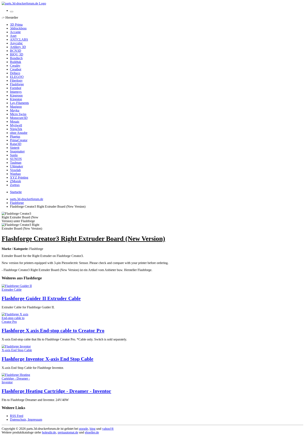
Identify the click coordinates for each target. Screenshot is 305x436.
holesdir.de (49, 432)
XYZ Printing (19, 177)
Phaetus (15, 136)
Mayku (14, 110)
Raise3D (15, 144)
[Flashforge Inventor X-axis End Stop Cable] (18, 350)
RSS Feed (16, 416)
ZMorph (15, 181)
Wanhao (15, 174)
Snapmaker (17, 151)
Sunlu (14, 155)
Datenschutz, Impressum (26, 419)
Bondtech (16, 58)
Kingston (16, 99)
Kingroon (16, 95)
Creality (15, 65)
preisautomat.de (68, 432)
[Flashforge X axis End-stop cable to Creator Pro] (18, 321)
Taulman (15, 162)
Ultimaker (16, 166)
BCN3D (15, 50)
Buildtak (15, 62)
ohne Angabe (18, 132)
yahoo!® (108, 428)
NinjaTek (16, 129)
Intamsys (16, 91)
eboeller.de (92, 432)
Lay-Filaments (19, 103)
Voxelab (15, 170)
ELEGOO (17, 77)
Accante (15, 32)
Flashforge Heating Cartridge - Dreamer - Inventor (56, 391)
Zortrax (15, 185)
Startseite (16, 192)
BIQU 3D (16, 54)
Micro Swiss (18, 114)
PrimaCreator (18, 140)
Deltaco (15, 73)
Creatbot (15, 69)
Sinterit (14, 147)
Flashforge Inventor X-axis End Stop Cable (47, 359)
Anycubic (16, 43)
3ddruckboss (18, 28)
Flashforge (17, 84)
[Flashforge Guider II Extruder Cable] (18, 289)
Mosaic (15, 121)
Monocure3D (19, 118)
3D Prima (16, 24)
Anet (13, 36)
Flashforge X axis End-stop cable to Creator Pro (53, 330)
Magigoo (16, 106)
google (83, 428)
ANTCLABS (19, 39)
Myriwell (16, 125)
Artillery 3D (18, 47)
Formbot (15, 88)
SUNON (16, 159)
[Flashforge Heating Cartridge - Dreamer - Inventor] (18, 382)
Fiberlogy (16, 80)
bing (92, 428)
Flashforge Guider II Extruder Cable (41, 298)
